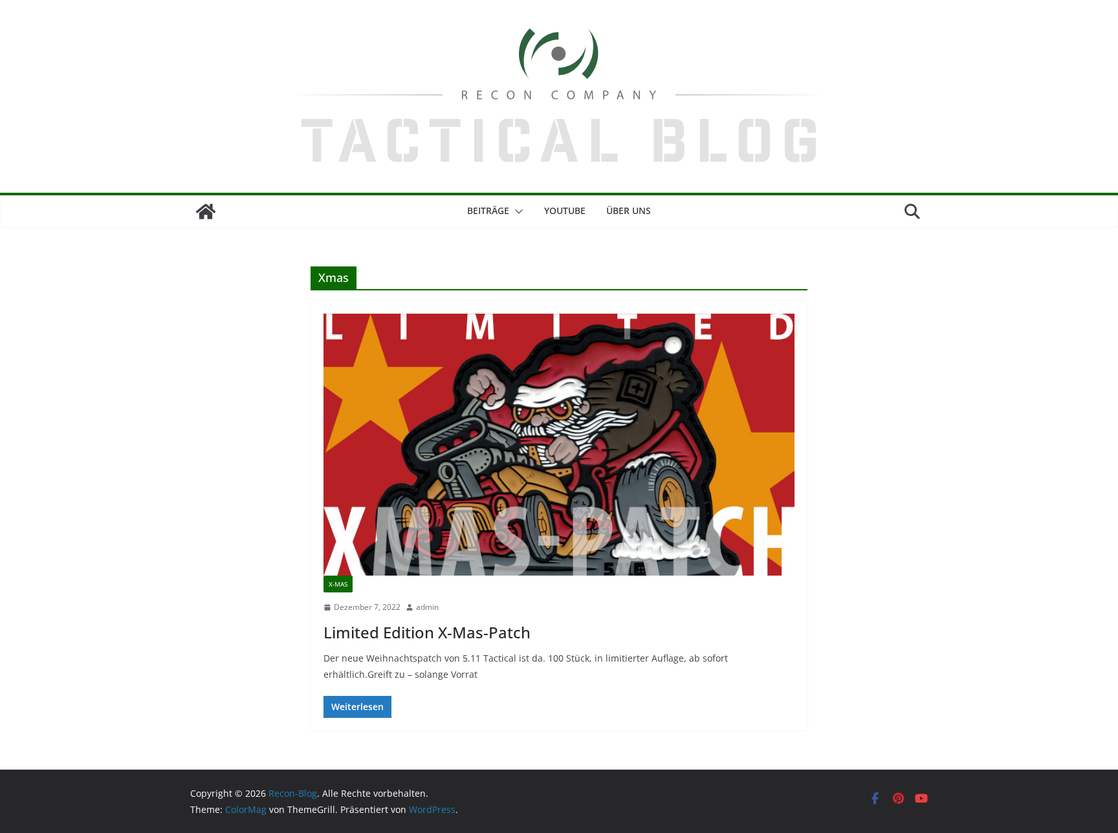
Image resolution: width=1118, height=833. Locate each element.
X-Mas (338, 584)
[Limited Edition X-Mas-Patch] (559, 445)
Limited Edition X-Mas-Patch (427, 632)
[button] (516, 211)
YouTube (565, 210)
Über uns (628, 210)
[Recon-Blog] (205, 211)
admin (427, 606)
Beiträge (488, 210)
